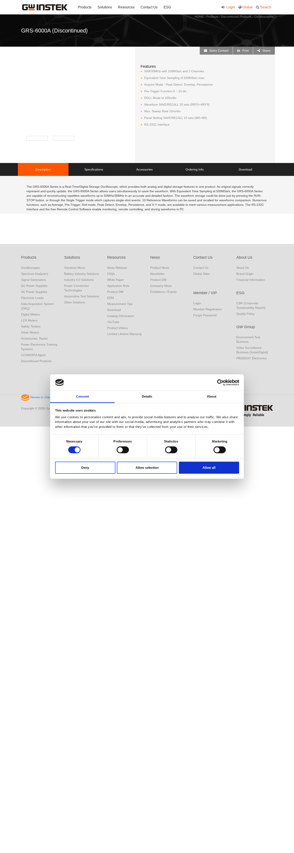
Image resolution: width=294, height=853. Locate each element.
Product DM (115, 292)
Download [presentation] (245, 169)
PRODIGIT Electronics (251, 358)
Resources (126, 7)
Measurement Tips (120, 304)
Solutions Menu (74, 267)
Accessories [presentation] (144, 169)
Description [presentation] (43, 169)
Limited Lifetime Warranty (124, 334)
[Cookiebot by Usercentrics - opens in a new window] (220, 382)
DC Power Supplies (34, 285)
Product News (159, 267)
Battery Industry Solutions (81, 273)
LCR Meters (29, 320)
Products (84, 7)
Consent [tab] (82, 396)
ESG (167, 7)
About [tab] (211, 396)
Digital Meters (30, 314)
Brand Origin (245, 273)
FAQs (111, 273)
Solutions (104, 7)
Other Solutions (74, 302)
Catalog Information (120, 316)
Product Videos (117, 328)
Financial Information (250, 279)
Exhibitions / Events (163, 292)
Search (265, 7)
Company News (161, 285)
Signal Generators (33, 279)
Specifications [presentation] (93, 169)
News (155, 257)
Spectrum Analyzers (34, 273)
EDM (110, 298)
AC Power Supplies (34, 292)
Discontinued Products (236, 16)
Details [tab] (147, 396)
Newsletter (157, 273)
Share (266, 50)
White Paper (115, 279)
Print (245, 50)
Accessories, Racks (34, 338)
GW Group (245, 327)
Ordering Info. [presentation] (195, 169)
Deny (85, 467)
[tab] (43, 169)
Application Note (118, 285)
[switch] (123, 449)
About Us (244, 257)
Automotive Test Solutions (81, 296)
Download (114, 310)
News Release (117, 267)
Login (230, 7)
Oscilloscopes (263, 16)
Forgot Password (205, 315)
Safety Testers (30, 326)
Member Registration (207, 309)
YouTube (113, 322)
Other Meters (30, 332)
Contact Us (149, 7)
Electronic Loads (32, 298)
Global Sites (201, 273)
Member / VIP (205, 293)
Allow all (209, 467)
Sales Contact (218, 50)
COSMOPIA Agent (33, 355)
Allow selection (147, 467)
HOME (199, 16)
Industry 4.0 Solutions (79, 279)
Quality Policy (245, 313)
